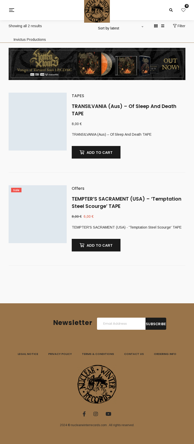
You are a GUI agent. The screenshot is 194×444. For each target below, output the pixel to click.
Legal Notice (28, 354)
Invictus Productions (29, 40)
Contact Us (134, 354)
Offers (78, 188)
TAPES (78, 96)
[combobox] (120, 26)
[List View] (162, 26)
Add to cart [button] (100, 153)
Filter (181, 26)
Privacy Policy (60, 354)
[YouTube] (108, 414)
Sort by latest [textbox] (108, 28)
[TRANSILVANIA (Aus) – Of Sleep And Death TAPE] (38, 126)
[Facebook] (84, 414)
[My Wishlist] (183, 10)
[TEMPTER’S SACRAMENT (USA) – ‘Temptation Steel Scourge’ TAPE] (38, 219)
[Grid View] (156, 26)
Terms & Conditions (98, 354)
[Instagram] (95, 414)
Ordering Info (165, 354)
